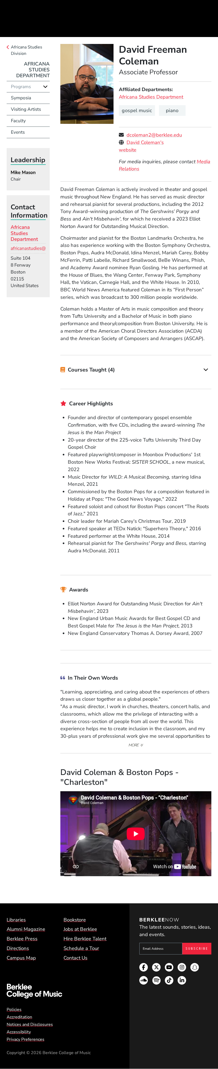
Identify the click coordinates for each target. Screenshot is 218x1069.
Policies (14, 1010)
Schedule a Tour (81, 948)
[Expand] (206, 370)
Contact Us (75, 957)
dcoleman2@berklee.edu (154, 135)
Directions (18, 948)
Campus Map (21, 957)
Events (18, 132)
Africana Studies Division (26, 50)
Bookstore (75, 919)
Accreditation (19, 1017)
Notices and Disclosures (30, 1024)
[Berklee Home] (61, 991)
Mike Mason (23, 172)
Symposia (21, 98)
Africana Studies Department (151, 96)
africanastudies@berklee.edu (40, 248)
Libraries (16, 919)
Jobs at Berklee (80, 929)
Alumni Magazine (26, 929)
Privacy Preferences (25, 1039)
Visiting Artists (26, 109)
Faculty (18, 121)
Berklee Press (22, 938)
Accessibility (19, 1032)
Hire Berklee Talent (85, 938)
